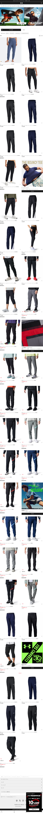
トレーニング (14, 776)
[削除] (8, 33)
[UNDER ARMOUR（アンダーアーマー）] (21, 3)
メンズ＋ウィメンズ (7, 776)
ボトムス (18, 776)
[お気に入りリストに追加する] (20, 61)
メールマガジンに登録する (5, 791)
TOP (2, 776)
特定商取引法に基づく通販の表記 (19, 804)
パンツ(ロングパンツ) (24, 776)
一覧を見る (32, 191)
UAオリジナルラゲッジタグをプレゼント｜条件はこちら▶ (21, 0)
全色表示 (42, 35)
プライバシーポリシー (10, 796)
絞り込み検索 (11, 29)
